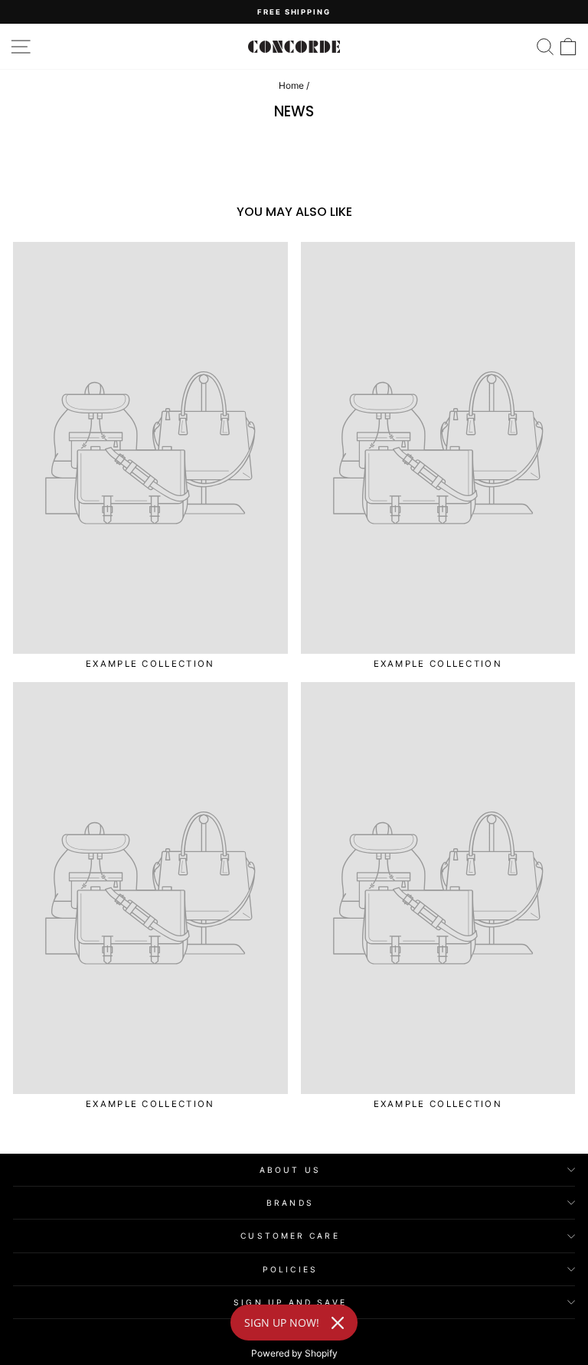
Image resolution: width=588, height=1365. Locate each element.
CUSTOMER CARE (289, 1235)
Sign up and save (290, 1302)
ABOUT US (290, 1169)
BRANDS (290, 1202)
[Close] (338, 1323)
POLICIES (290, 1269)
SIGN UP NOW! (281, 1322)
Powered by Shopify (294, 1353)
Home (291, 85)
